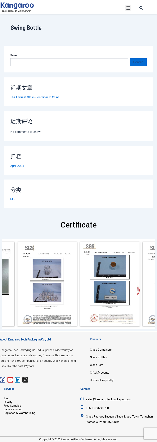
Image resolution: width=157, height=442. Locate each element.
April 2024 (17, 166)
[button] (128, 8)
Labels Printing (13, 409)
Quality (8, 402)
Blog (6, 398)
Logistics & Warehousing (19, 413)
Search (14, 55)
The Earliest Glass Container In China (34, 97)
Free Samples (12, 405)
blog (13, 199)
